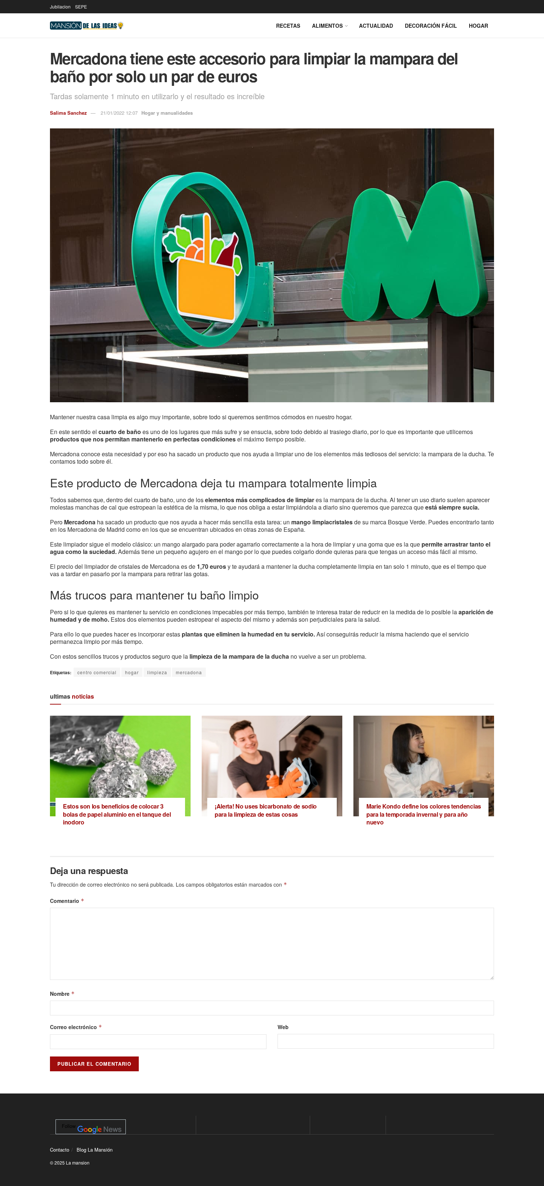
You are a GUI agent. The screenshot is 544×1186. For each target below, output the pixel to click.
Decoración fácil (431, 25)
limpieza (157, 672)
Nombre (62, 993)
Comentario (67, 900)
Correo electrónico (76, 1027)
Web (283, 1027)
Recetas (288, 25)
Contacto (59, 1149)
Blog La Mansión (95, 1149)
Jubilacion (60, 6)
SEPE (81, 6)
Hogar (478, 25)
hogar (132, 672)
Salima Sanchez (68, 112)
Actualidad (376, 25)
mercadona (189, 672)
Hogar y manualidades (167, 112)
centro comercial (97, 672)
